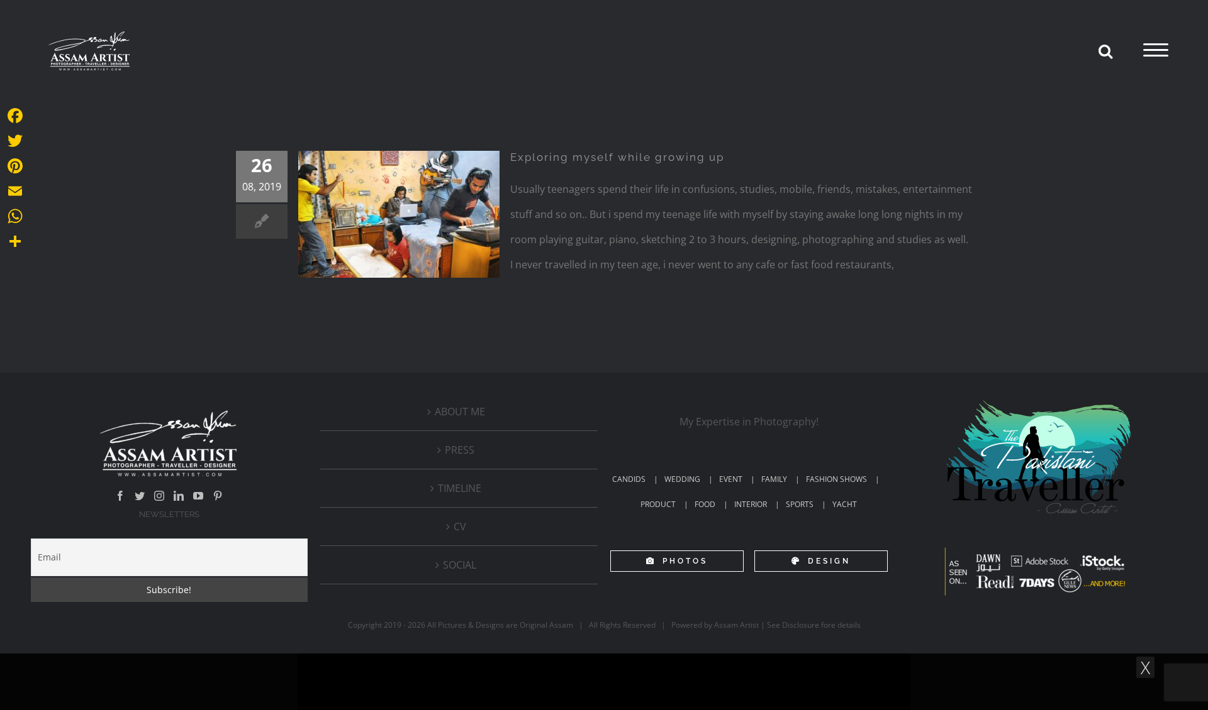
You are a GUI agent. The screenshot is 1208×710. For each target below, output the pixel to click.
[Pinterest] (218, 496)
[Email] (15, 191)
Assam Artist (736, 625)
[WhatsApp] (15, 216)
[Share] (15, 241)
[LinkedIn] (179, 496)
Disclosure (800, 625)
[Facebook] (120, 496)
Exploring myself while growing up (617, 157)
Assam (561, 625)
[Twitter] (140, 496)
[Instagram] (159, 496)
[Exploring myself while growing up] (399, 214)
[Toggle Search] (1105, 50)
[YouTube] (198, 496)
